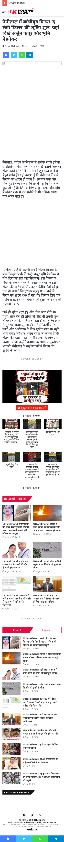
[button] (37, 415)
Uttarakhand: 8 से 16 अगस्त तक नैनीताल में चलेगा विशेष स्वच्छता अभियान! (46, 598)
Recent (17, 630)
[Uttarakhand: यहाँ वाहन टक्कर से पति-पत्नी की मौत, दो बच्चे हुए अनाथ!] (16, 550)
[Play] (32, 386)
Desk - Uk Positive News (16, 46)
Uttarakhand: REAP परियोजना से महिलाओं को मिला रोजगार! (40, 760)
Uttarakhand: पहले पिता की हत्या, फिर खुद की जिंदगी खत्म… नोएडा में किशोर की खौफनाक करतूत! (15, 528)
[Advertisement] (32, 127)
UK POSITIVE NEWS (36, 820)
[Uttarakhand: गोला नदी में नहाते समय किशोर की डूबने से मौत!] (47, 550)
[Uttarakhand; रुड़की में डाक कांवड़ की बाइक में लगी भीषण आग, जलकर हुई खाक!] (47, 513)
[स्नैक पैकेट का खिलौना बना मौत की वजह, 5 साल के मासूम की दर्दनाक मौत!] (11, 734)
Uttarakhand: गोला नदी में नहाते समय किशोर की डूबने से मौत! (47, 564)
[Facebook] (6, 55)
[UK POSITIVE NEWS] (21, 11)
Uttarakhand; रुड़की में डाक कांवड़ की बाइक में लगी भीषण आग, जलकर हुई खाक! (47, 527)
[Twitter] (14, 55)
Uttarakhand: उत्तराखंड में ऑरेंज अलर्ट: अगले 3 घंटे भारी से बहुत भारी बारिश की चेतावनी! (16, 600)
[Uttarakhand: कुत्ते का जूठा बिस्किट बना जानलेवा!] (11, 749)
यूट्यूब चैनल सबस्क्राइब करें (33, 408)
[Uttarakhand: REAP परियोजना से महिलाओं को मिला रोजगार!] (11, 763)
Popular (46, 630)
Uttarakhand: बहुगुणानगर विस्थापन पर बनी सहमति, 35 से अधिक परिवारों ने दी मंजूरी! (41, 777)
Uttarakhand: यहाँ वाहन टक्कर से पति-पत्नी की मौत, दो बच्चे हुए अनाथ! (15, 564)
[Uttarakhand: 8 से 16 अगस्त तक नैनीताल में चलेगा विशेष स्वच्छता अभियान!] (47, 584)
